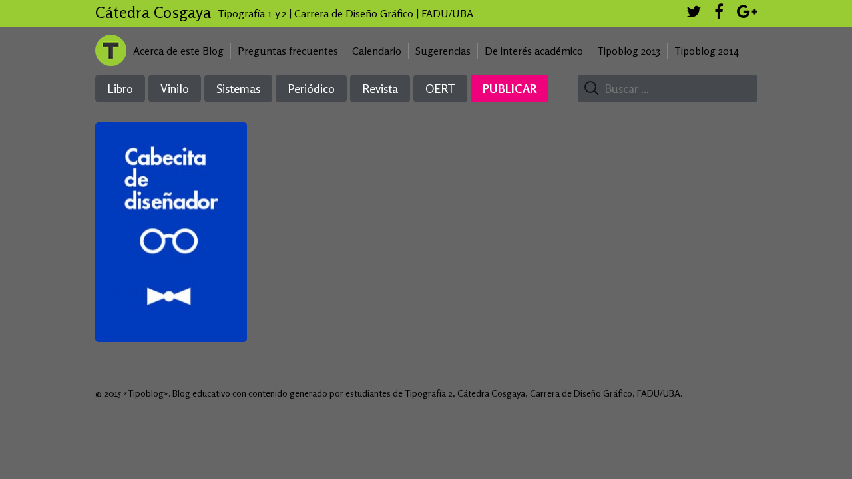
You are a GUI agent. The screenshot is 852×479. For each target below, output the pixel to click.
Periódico (311, 88)
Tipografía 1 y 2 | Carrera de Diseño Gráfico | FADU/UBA (345, 13)
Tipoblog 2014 (706, 50)
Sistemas (238, 88)
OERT (440, 88)
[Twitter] (693, 13)
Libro (120, 88)
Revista (380, 88)
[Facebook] (719, 13)
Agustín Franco (171, 193)
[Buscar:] (662, 89)
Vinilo (174, 88)
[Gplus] (747, 13)
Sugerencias (443, 50)
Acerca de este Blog (178, 50)
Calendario (376, 50)
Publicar (509, 88)
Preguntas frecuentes (288, 50)
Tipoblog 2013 (628, 50)
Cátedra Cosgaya (153, 12)
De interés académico (534, 50)
